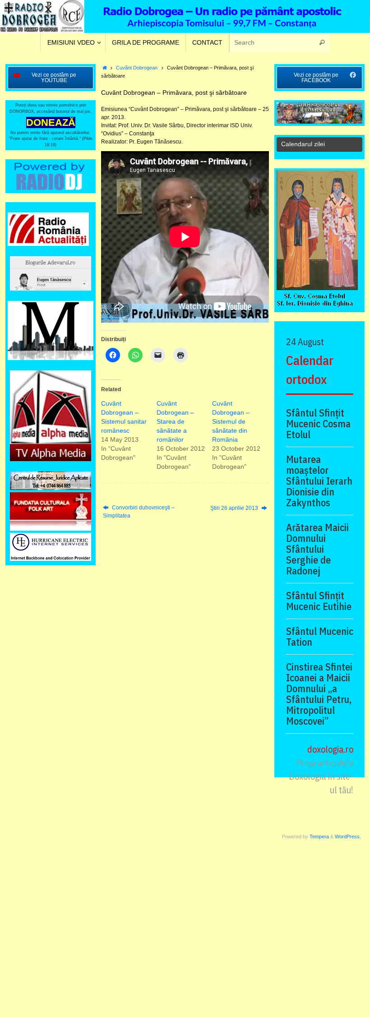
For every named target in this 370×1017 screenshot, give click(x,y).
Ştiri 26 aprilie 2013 (234, 508)
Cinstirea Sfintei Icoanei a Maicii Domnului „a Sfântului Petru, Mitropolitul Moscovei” (319, 693)
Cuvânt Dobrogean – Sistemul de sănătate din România (231, 421)
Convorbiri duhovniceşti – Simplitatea (139, 511)
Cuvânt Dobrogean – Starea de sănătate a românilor (175, 421)
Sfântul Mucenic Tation (319, 636)
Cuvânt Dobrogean (136, 67)
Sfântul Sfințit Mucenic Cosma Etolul (318, 423)
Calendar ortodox (309, 370)
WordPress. (348, 836)
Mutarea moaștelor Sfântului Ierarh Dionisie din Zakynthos (319, 481)
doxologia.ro (330, 749)
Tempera (319, 836)
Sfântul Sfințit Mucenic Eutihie (319, 601)
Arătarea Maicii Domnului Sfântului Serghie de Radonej (317, 549)
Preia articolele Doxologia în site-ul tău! (321, 776)
